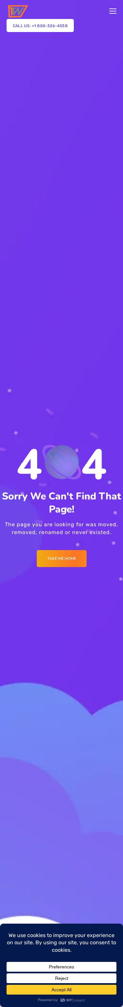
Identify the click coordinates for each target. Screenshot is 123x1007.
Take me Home (61, 558)
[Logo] (18, 11)
